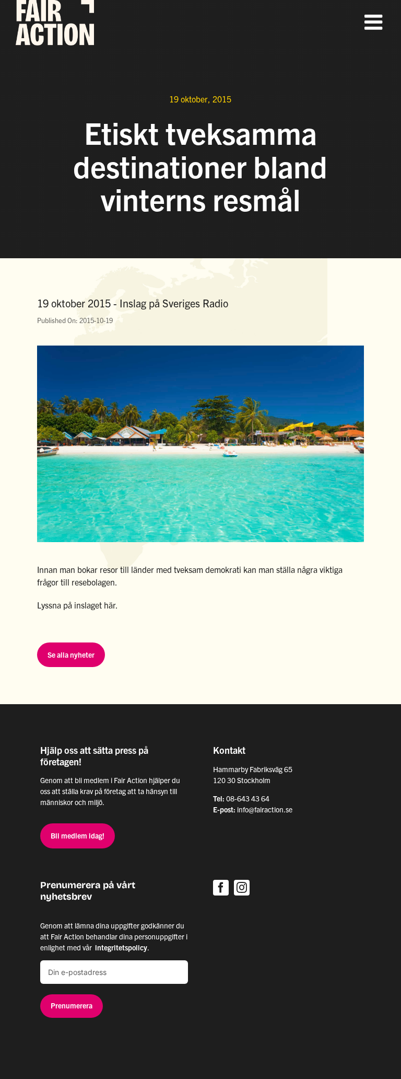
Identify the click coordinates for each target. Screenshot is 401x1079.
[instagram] (242, 888)
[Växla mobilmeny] (374, 22)
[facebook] (221, 888)
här (109, 605)
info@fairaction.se (264, 809)
